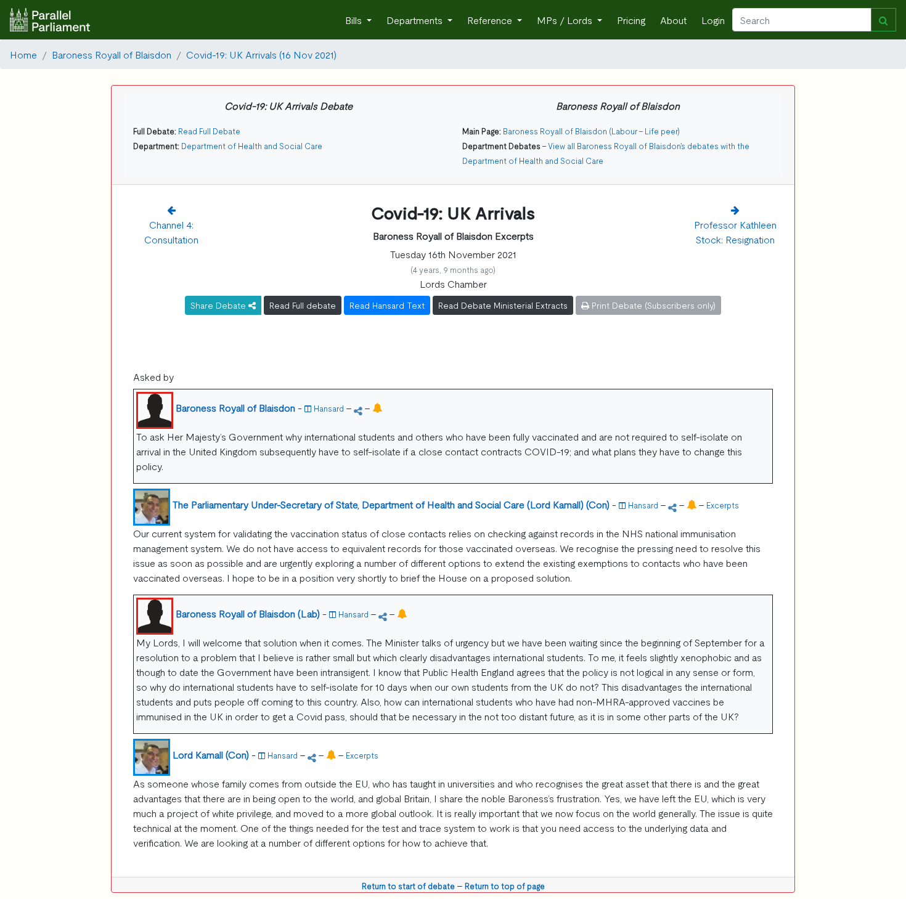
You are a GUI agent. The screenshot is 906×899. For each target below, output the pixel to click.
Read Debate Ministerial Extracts (503, 305)
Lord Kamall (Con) (211, 754)
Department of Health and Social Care (251, 145)
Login (713, 19)
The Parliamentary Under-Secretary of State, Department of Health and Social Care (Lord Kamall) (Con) (391, 504)
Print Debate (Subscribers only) (652, 305)
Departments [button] (415, 19)
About (673, 19)
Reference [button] (491, 19)
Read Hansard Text (387, 305)
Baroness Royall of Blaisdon (111, 54)
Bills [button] (354, 19)
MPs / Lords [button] (566, 19)
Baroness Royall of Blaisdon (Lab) (248, 613)
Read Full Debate (209, 131)
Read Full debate (302, 305)
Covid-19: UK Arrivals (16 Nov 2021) (261, 54)
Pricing (631, 19)
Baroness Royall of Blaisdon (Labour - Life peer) (591, 131)
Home (23, 54)
